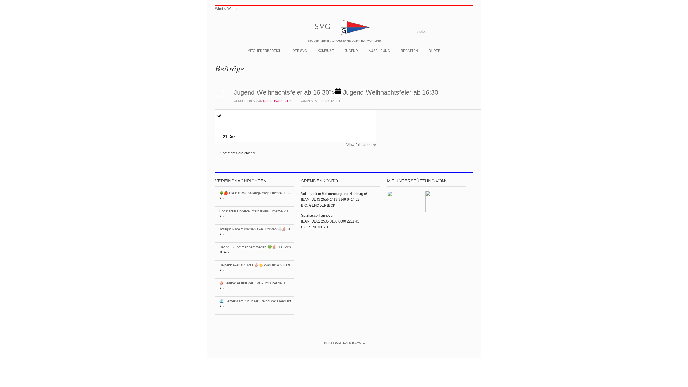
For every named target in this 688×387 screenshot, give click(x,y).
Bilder (434, 51)
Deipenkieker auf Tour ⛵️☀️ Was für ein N (252, 265)
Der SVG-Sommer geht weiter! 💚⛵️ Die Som (255, 247)
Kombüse (326, 51)
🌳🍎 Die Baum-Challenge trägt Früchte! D (252, 193)
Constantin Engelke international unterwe (251, 211)
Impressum (332, 342)
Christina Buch (275, 100)
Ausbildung (379, 51)
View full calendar (361, 144)
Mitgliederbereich (265, 51)
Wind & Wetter (226, 9)
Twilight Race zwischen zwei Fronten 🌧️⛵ (252, 229)
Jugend (351, 51)
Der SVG (299, 51)
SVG (322, 26)
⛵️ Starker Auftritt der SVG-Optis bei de (250, 283)
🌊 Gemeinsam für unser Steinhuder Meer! (252, 301)
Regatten (409, 51)
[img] (336, 92)
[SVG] (354, 35)
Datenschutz (354, 342)
